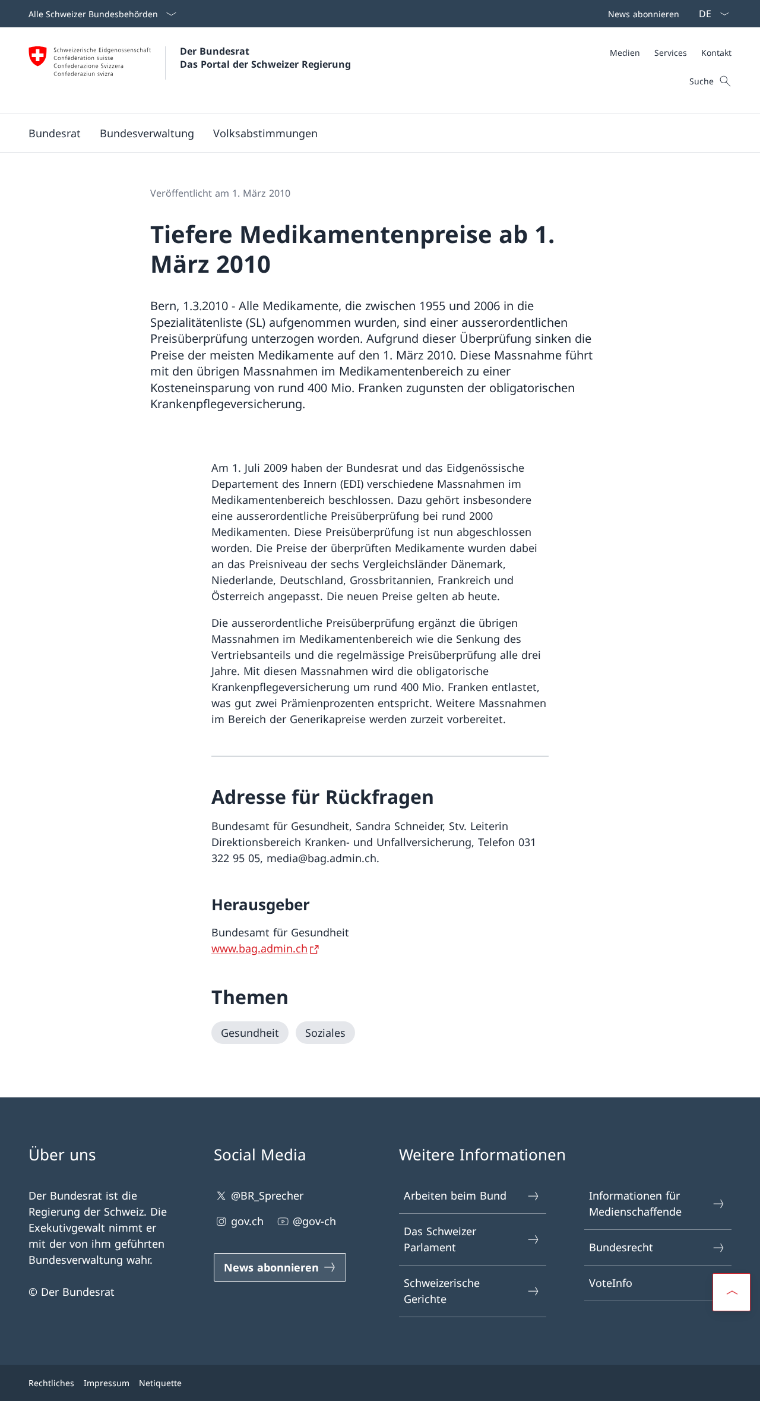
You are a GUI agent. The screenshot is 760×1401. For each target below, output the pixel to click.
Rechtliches (51, 1383)
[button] (54, 133)
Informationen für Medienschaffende (635, 1203)
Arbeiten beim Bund (455, 1195)
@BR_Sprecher (267, 1195)
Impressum (106, 1383)
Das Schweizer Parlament (440, 1239)
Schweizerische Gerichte (442, 1291)
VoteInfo (610, 1283)
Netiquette (160, 1383)
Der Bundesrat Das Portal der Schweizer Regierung (265, 58)
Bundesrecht (621, 1247)
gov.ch (247, 1221)
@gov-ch (314, 1221)
